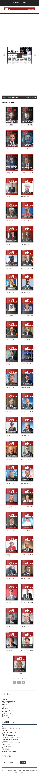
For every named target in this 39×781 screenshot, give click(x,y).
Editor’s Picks (6, 703)
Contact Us (6, 748)
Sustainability (6, 713)
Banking (4, 699)
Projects (5, 711)
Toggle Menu (20, 3)
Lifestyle (5, 708)
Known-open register (9, 751)
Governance (6, 750)
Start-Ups (5, 715)
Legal (4, 706)
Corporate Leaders (8, 701)
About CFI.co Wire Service (11, 729)
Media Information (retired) (11, 743)
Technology (6, 717)
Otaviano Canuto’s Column (11, 737)
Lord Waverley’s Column (10, 739)
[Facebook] (14, 682)
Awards (4, 730)
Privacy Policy (6, 746)
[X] (18, 682)
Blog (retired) (6, 744)
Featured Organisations (10, 732)
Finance (4, 704)
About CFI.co (6, 727)
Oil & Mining (6, 710)
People (4, 734)
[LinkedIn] (23, 682)
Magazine (5, 741)
